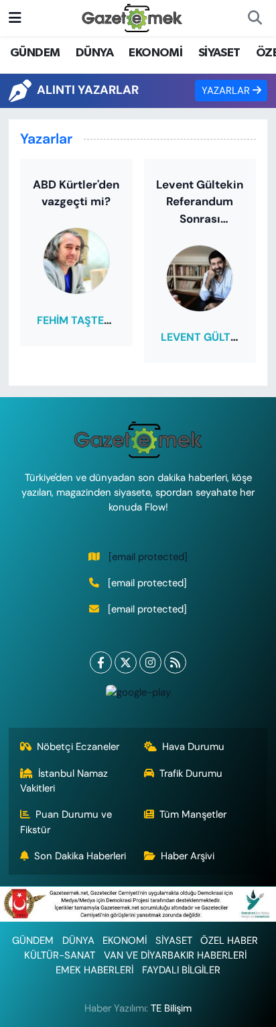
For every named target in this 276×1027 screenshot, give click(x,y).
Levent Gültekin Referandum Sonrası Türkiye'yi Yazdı (199, 202)
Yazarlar (227, 90)
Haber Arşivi (187, 856)
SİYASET (219, 53)
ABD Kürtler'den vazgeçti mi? (76, 193)
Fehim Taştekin (79, 320)
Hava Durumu (193, 746)
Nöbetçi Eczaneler (78, 746)
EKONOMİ (155, 53)
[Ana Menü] (15, 17)
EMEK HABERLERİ (94, 970)
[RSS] (175, 662)
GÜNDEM (35, 53)
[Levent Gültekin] (199, 277)
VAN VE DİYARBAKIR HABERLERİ (175, 955)
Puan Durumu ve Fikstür (66, 822)
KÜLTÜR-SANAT (59, 955)
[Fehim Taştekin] (76, 259)
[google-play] (138, 695)
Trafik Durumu (190, 773)
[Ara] (254, 18)
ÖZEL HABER (229, 940)
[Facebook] (101, 662)
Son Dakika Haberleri (80, 856)
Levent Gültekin (207, 337)
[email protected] (148, 556)
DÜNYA (94, 53)
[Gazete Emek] (132, 17)
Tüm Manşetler (192, 814)
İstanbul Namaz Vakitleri (64, 781)
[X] (126, 662)
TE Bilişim (171, 1008)
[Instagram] (150, 662)
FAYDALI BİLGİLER (181, 970)
